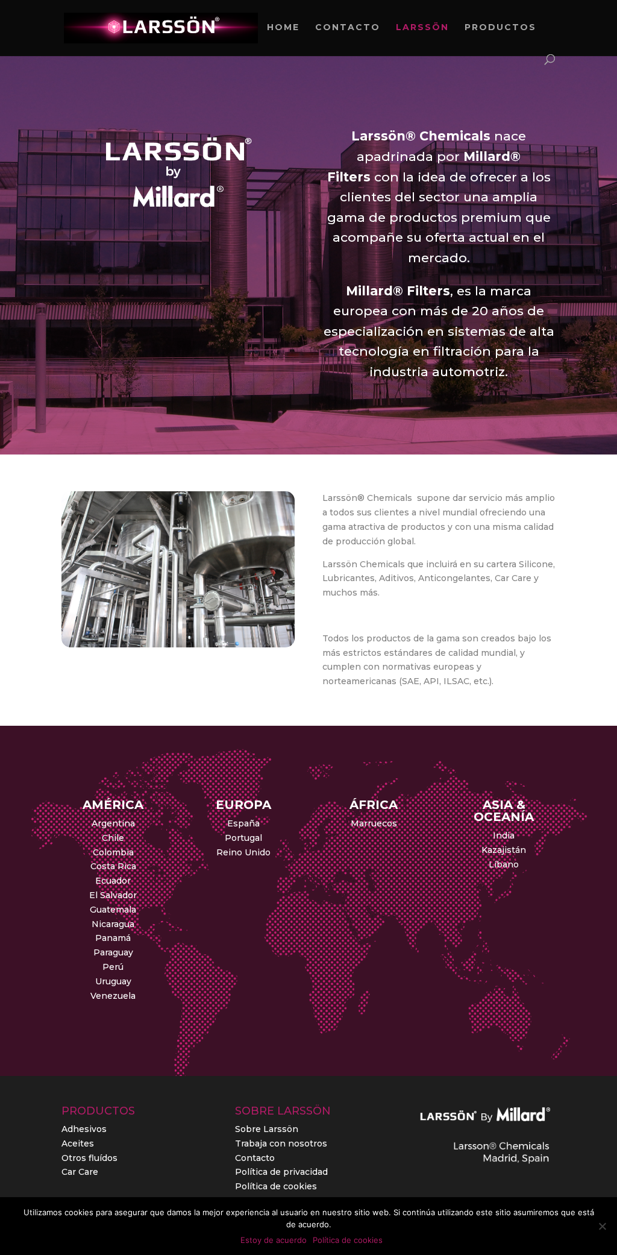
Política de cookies (276, 1186)
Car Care (79, 1171)
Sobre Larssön (266, 1129)
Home (283, 28)
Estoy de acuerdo (273, 1240)
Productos (500, 28)
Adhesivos (84, 1129)
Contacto (347, 28)
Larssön (422, 28)
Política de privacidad (281, 1171)
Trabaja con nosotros (281, 1143)
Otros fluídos (89, 1158)
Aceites (77, 1143)
